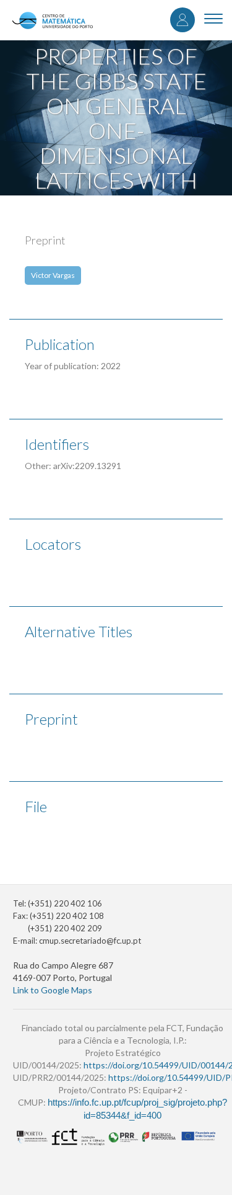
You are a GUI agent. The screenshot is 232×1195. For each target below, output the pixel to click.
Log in (182, 19)
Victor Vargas (53, 275)
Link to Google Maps (52, 990)
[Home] (52, 20)
